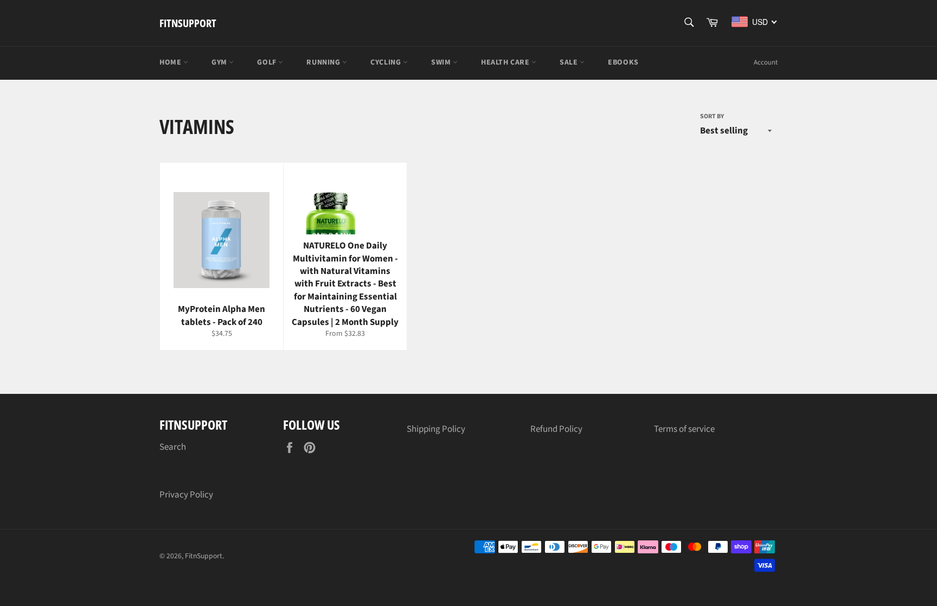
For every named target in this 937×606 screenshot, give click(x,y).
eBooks (623, 62)
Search (172, 447)
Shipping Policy (436, 429)
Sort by (712, 116)
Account (766, 62)
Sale (570, 62)
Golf (267, 62)
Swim (442, 62)
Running (324, 62)
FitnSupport (187, 23)
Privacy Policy (186, 494)
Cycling (386, 62)
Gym (220, 62)
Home (171, 62)
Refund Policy (556, 429)
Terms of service (684, 429)
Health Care (506, 62)
